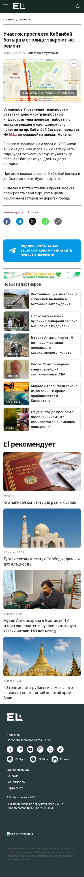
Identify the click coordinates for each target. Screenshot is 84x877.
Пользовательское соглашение (29, 740)
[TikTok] (60, 749)
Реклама (12, 776)
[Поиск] (78, 6)
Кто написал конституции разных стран (39, 502)
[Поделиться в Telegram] (19, 221)
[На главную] (19, 6)
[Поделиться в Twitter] (32, 221)
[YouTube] (30, 749)
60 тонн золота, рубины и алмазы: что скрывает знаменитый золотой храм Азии (38, 692)
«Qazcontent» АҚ (18, 770)
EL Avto (65, 759)
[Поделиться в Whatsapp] (45, 221)
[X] (50, 749)
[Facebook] (10, 749)
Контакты (13, 735)
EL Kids (43, 759)
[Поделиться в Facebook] (7, 221)
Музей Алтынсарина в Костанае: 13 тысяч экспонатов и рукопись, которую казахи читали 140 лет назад (39, 625)
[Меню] (6, 6)
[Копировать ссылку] (58, 221)
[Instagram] (40, 749)
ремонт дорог (13, 212)
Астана (33, 212)
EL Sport (20, 759)
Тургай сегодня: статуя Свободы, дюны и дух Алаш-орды (41, 561)
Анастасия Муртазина (43, 53)
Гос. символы (16, 782)
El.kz (13, 134)
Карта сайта (15, 788)
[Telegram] (20, 749)
